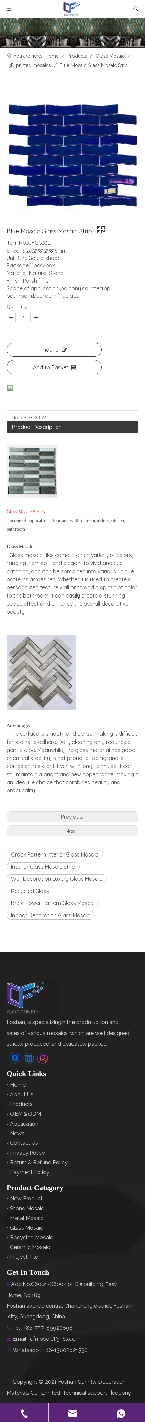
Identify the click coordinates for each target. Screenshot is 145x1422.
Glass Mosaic (26, 1228)
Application (24, 1124)
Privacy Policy (27, 1153)
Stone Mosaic (27, 1208)
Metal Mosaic (27, 1218)
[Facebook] (14, 1058)
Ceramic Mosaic (30, 1247)
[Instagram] (42, 1058)
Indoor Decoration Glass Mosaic (50, 915)
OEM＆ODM (25, 1114)
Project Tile (24, 1257)
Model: (17, 417)
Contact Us (24, 1143)
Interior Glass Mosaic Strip (43, 866)
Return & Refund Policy (39, 1162)
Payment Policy (29, 1172)
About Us (21, 1094)
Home (18, 1085)
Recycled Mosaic (31, 1237)
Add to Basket (50, 367)
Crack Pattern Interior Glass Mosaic (54, 854)
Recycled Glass (30, 891)
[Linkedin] (28, 1058)
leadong (121, 1392)
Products (21, 1104)
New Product (26, 1198)
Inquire (50, 349)
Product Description (37, 427)
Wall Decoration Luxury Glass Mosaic (57, 878)
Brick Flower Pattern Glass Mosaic (53, 903)
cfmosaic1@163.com (55, 1338)
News (17, 1133)
